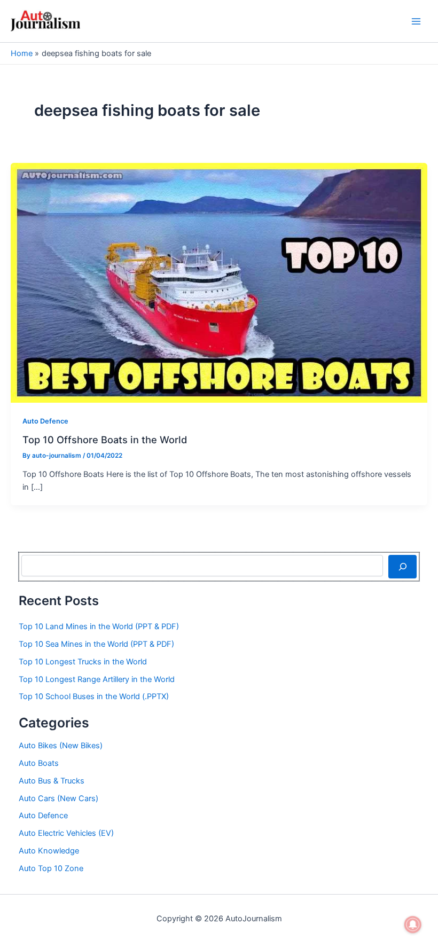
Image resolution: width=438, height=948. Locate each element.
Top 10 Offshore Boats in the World (104, 439)
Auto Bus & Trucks (51, 781)
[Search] (402, 566)
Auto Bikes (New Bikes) (61, 745)
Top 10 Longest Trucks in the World (83, 662)
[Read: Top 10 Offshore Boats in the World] (219, 282)
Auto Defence (45, 421)
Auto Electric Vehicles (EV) (66, 833)
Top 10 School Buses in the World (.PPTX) (94, 696)
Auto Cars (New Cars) (58, 798)
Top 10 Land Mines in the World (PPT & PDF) (99, 626)
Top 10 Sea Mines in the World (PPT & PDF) (96, 644)
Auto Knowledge (49, 851)
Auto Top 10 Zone (51, 868)
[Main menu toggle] (416, 21)
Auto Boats (39, 763)
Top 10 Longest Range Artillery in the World (97, 679)
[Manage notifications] (412, 924)
